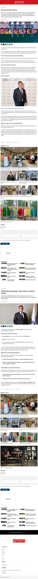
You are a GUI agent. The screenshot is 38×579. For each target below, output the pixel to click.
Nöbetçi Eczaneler (4, 564)
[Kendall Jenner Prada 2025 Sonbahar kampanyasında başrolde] (22, 276)
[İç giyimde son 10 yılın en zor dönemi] (4, 276)
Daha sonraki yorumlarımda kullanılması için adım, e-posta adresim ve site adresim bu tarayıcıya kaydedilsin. (16, 240)
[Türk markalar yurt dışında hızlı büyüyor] (19, 210)
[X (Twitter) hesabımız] (22, 532)
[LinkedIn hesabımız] (27, 532)
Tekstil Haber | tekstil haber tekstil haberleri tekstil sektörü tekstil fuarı (11, 570)
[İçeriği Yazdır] (12, 44)
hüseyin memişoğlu (7, 389)
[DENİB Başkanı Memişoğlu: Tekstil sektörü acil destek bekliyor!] (9, 176)
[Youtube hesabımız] (26, 532)
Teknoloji (3, 558)
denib (2, 389)
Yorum (2, 474)
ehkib (18, 142)
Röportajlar (3, 552)
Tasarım (3, 555)
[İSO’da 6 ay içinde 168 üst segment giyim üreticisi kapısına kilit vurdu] (9, 190)
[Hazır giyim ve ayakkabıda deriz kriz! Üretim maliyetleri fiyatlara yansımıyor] (19, 157)
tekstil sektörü (18, 389)
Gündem (36, 20)
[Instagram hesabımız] (24, 532)
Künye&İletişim (4, 571)
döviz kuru (14, 142)
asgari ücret (3, 142)
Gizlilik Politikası (4, 573)
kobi (13, 389)
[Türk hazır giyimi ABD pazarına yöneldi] (28, 190)
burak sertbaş (9, 142)
